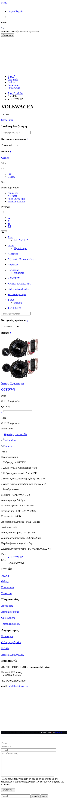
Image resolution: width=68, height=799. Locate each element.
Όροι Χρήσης (8, 617)
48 (9, 223)
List (9, 174)
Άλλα (10, 237)
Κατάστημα (13, 85)
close (44, 796)
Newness (12, 195)
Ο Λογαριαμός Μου (11, 642)
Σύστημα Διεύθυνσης (18, 289)
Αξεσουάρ (13, 253)
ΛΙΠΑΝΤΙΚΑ (21, 240)
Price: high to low (16, 201)
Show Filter (7, 120)
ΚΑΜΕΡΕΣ (14, 278)
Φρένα (11, 299)
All (9, 226)
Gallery (11, 82)
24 (9, 220)
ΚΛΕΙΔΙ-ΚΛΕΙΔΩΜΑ (19, 283)
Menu (4, 2)
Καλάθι (5, 648)
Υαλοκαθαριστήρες (17, 294)
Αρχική (11, 76)
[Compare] (2, 28)
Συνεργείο (13, 79)
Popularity (13, 193)
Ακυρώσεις (7, 605)
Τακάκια (18, 302)
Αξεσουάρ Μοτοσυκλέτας (21, 259)
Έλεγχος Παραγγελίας (12, 654)
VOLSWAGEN (16, 557)
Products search (9, 31)
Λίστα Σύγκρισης (10, 611)
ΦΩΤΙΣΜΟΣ (14, 308)
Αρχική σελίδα (15, 93)
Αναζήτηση (8, 35)
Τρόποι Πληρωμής (10, 623)
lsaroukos (58, 732)
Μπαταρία (19, 272)
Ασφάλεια (13, 264)
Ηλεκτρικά (13, 270)
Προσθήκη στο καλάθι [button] (15, 434)
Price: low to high (16, 198)
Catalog (5, 157)
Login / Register (16, 11)
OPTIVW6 (8, 389)
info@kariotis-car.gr (18, 686)
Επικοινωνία (14, 88)
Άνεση (11, 245)
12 (9, 217)
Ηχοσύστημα (20, 248)
